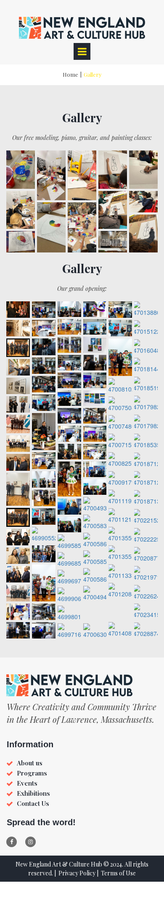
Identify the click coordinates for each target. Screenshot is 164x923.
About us (29, 763)
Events (27, 783)
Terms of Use (118, 873)
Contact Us (33, 803)
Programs (32, 773)
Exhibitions (33, 793)
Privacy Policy (76, 873)
